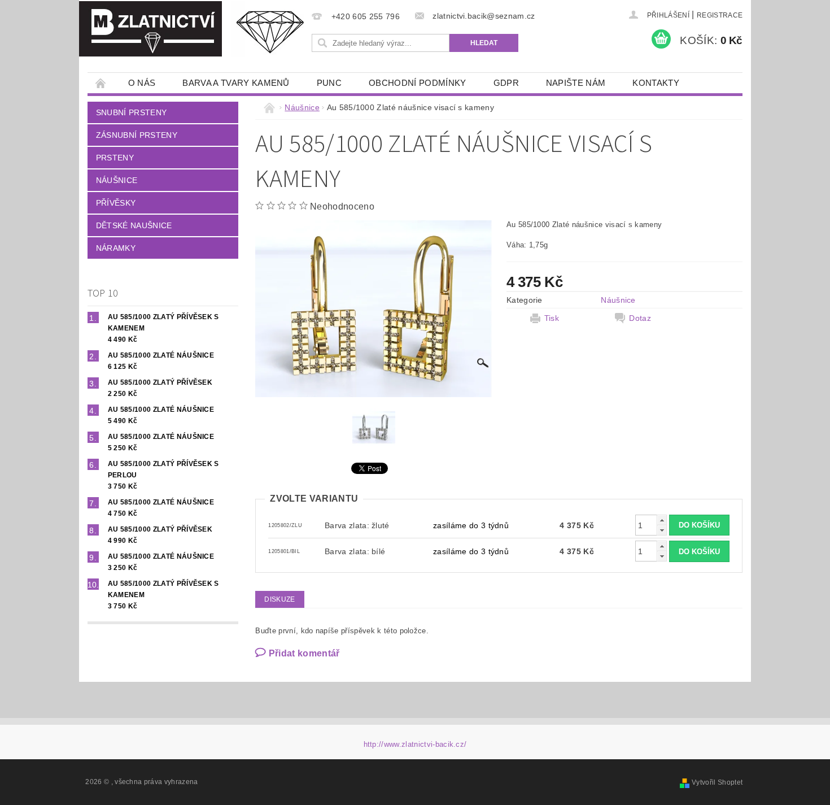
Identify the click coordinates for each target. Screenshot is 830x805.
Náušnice (117, 180)
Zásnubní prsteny (136, 135)
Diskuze (279, 599)
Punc (329, 83)
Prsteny (115, 157)
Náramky (116, 248)
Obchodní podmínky (417, 83)
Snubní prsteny (131, 112)
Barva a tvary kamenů (235, 83)
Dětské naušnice (134, 225)
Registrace (719, 15)
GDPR (506, 83)
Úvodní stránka (101, 83)
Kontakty (655, 83)
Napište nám (576, 83)
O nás (142, 83)
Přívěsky (116, 202)
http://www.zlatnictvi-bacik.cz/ (415, 744)
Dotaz (640, 318)
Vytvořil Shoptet (717, 782)
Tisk (551, 318)
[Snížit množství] (662, 530)
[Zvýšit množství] (662, 520)
